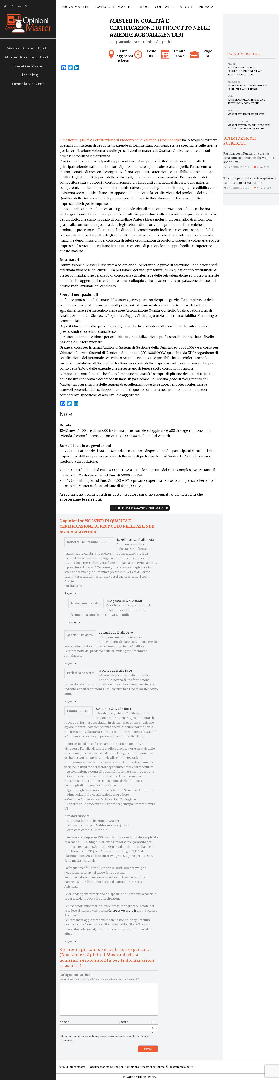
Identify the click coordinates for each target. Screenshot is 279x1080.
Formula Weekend (28, 84)
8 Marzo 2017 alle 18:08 (116, 670)
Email (123, 1021)
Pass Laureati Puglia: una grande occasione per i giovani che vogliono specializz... (249, 158)
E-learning (28, 75)
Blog (144, 7)
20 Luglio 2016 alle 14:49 (116, 632)
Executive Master (28, 66)
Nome (64, 1021)
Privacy (206, 7)
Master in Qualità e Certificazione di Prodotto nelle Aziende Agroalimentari (121, 140)
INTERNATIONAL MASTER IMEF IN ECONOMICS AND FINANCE (247, 87)
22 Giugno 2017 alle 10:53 (113, 709)
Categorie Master (114, 7)
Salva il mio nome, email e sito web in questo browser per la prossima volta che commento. (108, 1034)
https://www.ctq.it (122, 910)
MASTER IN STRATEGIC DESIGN (246, 114)
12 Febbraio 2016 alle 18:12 (135, 540)
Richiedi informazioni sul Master (140, 508)
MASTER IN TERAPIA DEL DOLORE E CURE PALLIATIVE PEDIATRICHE (249, 127)
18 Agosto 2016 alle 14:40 (124, 601)
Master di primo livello (28, 48)
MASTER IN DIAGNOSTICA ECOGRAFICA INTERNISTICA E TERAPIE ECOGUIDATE (245, 71)
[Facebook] (11, 6)
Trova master (75, 7)
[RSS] (25, 6)
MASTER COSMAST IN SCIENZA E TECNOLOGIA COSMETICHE (246, 101)
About (186, 7)
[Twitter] (4, 6)
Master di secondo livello (28, 57)
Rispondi (70, 593)
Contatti (164, 7)
